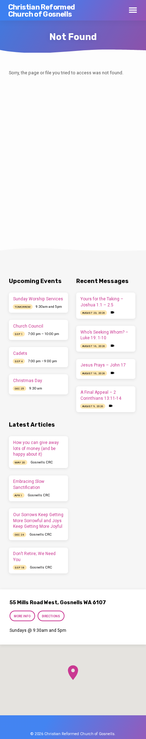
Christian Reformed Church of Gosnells (41, 10)
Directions (51, 616)
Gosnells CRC (41, 462)
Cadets (20, 353)
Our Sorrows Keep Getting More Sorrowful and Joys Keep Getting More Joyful (38, 520)
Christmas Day (27, 380)
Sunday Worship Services (38, 298)
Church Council (28, 326)
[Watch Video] (112, 312)
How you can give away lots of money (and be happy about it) (36, 448)
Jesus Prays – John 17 (103, 365)
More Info (22, 616)
